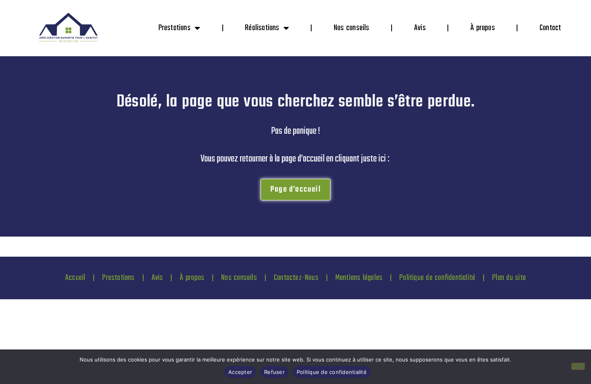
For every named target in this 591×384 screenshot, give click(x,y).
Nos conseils (351, 28)
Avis (420, 28)
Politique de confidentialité (437, 278)
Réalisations (262, 28)
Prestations (174, 28)
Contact (550, 28)
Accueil (75, 278)
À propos (482, 28)
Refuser (274, 372)
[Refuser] (578, 366)
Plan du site (509, 278)
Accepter (240, 372)
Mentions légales (358, 278)
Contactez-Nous (296, 278)
